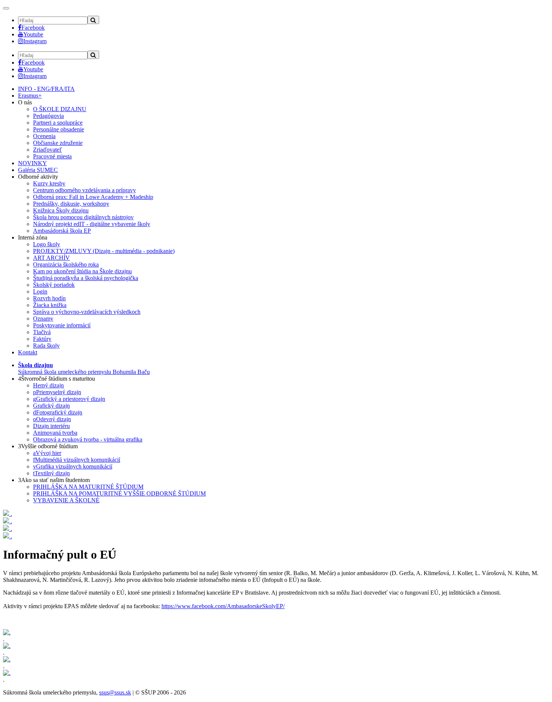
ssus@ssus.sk (115, 692)
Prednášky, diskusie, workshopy (71, 203)
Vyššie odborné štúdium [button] (48, 446)
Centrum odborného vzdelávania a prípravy (84, 190)
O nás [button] (25, 102)
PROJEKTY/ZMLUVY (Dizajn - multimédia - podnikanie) (104, 251)
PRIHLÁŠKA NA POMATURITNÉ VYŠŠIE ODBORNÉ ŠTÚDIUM (119, 493)
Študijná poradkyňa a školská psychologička (85, 278)
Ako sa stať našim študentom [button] (54, 480)
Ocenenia (44, 136)
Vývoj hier (47, 453)
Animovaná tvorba (55, 432)
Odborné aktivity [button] (38, 176)
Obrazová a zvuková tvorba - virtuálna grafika (87, 439)
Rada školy (46, 345)
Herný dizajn (48, 385)
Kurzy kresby (49, 183)
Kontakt (27, 352)
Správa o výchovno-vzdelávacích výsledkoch (86, 312)
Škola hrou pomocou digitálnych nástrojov (83, 217)
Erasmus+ (30, 95)
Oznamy (43, 318)
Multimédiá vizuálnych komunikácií (76, 459)
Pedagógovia (48, 116)
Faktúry (42, 339)
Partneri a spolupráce (58, 122)
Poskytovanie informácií (61, 325)
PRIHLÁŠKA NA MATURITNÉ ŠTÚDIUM (88, 487)
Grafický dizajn (51, 405)
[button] (84, 368)
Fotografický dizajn (57, 412)
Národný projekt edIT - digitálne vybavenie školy (91, 224)
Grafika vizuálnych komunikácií (72, 466)
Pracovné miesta (52, 156)
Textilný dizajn (51, 473)
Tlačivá (42, 332)
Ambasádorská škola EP (62, 230)
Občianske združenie (58, 143)
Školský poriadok (54, 285)
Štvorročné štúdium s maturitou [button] (56, 378)
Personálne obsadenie (58, 129)
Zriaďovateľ (47, 149)
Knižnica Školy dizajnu (61, 210)
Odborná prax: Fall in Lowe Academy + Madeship (93, 197)
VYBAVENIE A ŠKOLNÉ (66, 500)
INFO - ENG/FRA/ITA (46, 89)
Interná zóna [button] (32, 237)
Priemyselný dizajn (57, 392)
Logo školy (46, 244)
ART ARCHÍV (51, 258)
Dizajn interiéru (51, 426)
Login (40, 291)
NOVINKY (32, 163)
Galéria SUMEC (38, 170)
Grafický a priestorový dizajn (69, 399)
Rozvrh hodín (49, 298)
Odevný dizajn (52, 419)
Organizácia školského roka (66, 264)
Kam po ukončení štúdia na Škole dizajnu (82, 271)
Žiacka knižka (49, 305)
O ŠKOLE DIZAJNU (59, 109)
